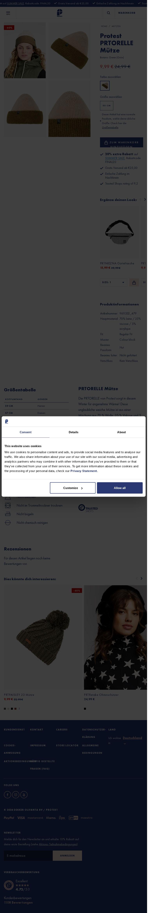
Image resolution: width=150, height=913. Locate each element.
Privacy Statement (84, 471)
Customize (70, 488)
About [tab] (121, 432)
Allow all (120, 488)
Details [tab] (73, 432)
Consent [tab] (25, 432)
